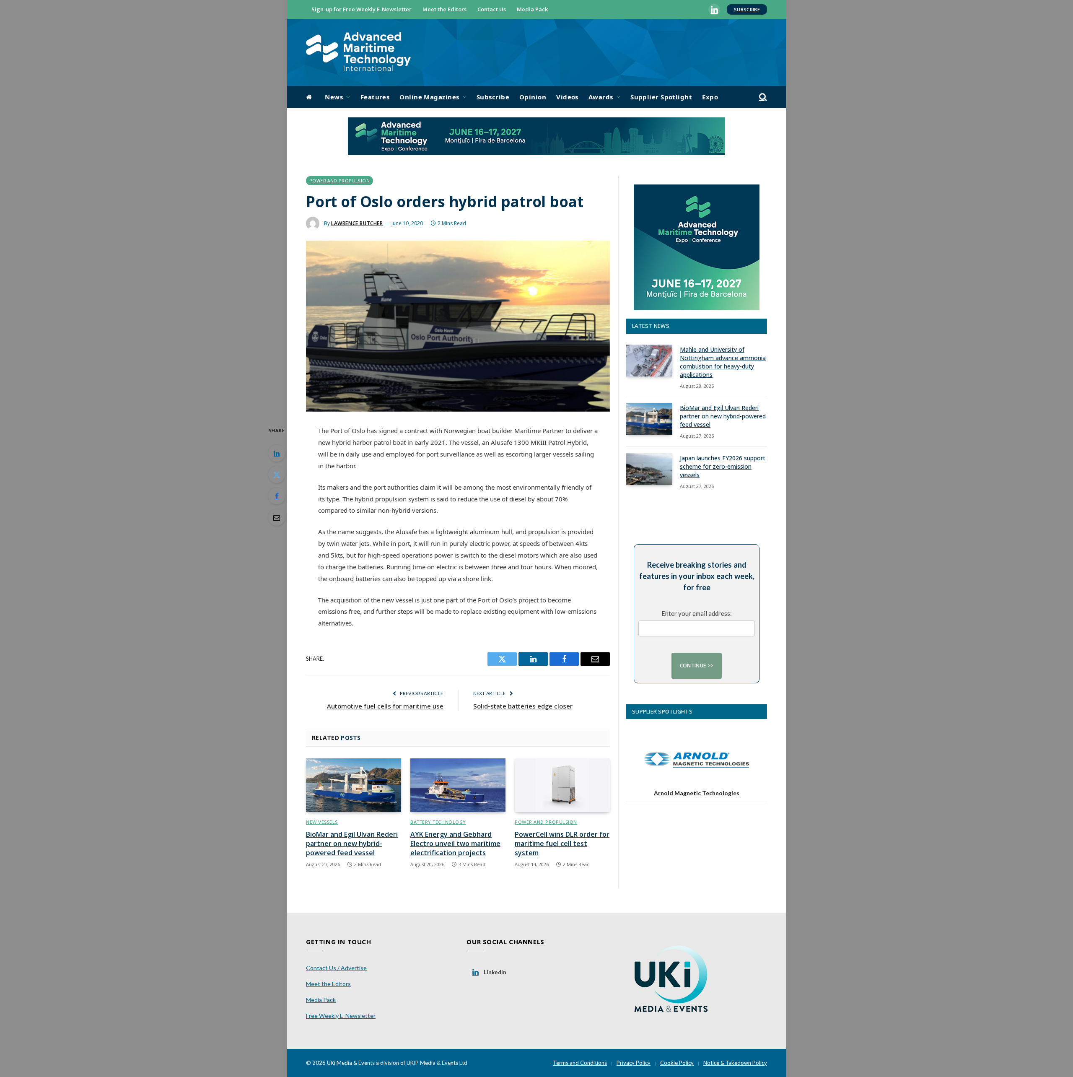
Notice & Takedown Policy (735, 1062)
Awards (600, 97)
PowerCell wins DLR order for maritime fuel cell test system (562, 843)
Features (375, 97)
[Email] (276, 517)
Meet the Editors (444, 9)
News (334, 97)
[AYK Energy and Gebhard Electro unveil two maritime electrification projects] (457, 785)
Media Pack (532, 9)
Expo (710, 97)
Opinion (532, 97)
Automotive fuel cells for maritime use (385, 706)
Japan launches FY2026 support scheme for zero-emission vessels (722, 466)
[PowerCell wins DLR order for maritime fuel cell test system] (562, 785)
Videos (567, 97)
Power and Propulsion (339, 181)
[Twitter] (276, 474)
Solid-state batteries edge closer (523, 706)
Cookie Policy (677, 1062)
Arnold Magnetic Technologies (696, 793)
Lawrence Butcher (357, 223)
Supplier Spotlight (661, 97)
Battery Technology (438, 822)
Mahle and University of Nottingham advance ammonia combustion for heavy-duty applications (723, 362)
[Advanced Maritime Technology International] (358, 53)
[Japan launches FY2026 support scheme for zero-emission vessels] (649, 469)
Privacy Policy (634, 1062)
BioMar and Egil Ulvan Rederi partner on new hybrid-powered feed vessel (352, 843)
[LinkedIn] (276, 453)
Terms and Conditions (580, 1062)
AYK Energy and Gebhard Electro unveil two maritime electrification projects (455, 843)
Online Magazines (429, 97)
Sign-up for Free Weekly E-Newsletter (361, 9)
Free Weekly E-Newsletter (341, 1015)
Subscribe (747, 9)
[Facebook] (276, 496)
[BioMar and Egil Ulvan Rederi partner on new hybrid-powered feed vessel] (353, 785)
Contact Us (491, 9)
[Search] (762, 97)
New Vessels (322, 822)
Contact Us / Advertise (336, 967)
